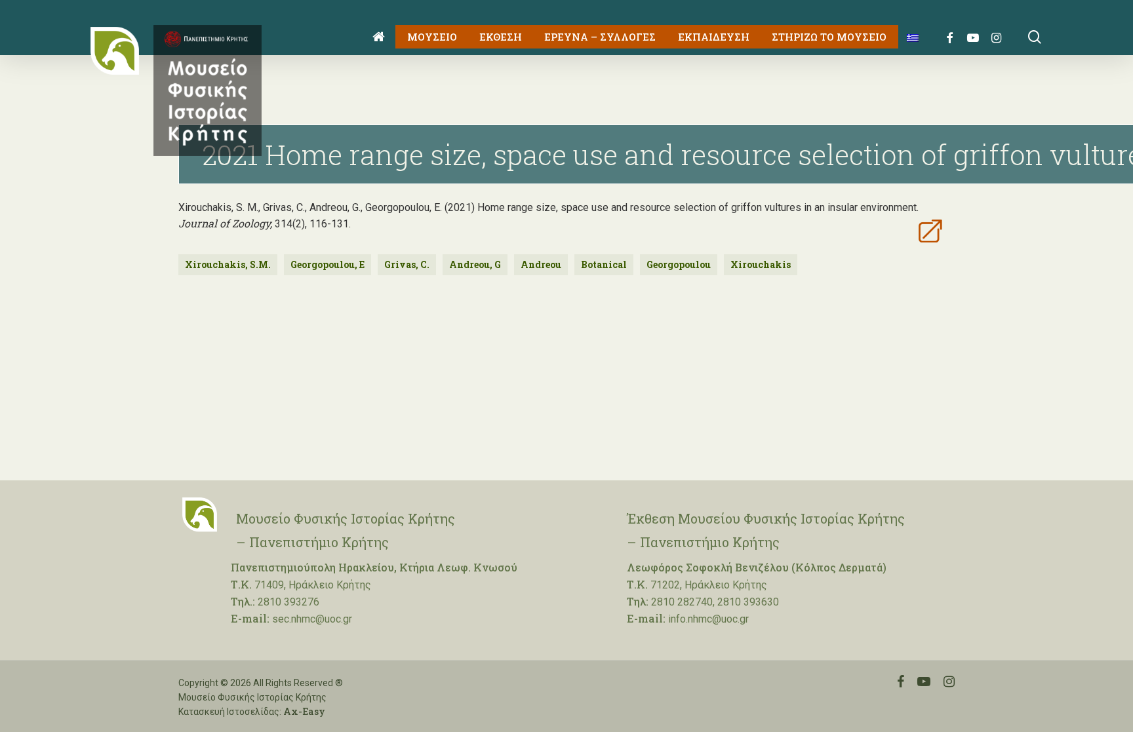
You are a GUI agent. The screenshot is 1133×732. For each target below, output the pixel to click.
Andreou (541, 264)
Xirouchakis (760, 264)
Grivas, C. (406, 264)
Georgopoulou (678, 264)
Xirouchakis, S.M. (228, 264)
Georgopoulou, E (327, 264)
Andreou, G (475, 264)
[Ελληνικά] (908, 37)
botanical (604, 264)
